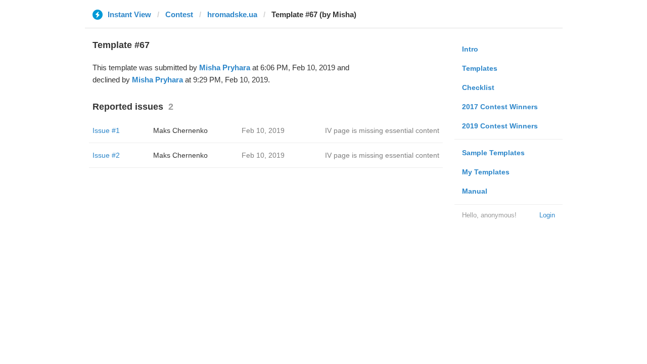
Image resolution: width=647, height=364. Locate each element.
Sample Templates (493, 153)
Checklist (478, 87)
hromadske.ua (232, 14)
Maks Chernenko (180, 130)
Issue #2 (106, 155)
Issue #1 (106, 130)
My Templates (486, 172)
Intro (470, 49)
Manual (474, 191)
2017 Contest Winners (500, 107)
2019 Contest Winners (500, 126)
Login (547, 215)
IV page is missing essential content (382, 130)
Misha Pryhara (224, 67)
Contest (179, 14)
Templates (479, 68)
